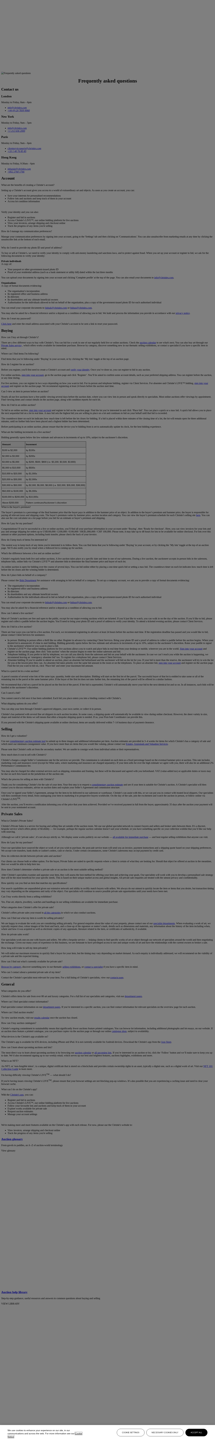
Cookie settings (130, 1432)
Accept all (196, 1432)
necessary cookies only (165, 1432)
